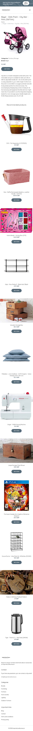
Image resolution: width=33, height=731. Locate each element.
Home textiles (5, 694)
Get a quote (26, 3)
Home (3, 22)
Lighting (3, 697)
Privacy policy (5, 719)
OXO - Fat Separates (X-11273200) (16, 143)
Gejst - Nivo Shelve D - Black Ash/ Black (16, 284)
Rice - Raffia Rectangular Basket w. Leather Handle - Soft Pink (16, 193)
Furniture (10, 58)
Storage (16, 58)
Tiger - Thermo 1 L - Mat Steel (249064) (16, 637)
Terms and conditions (7, 716)
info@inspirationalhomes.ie (8, 677)
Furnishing (4, 689)
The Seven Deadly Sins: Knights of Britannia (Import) (16, 515)
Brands (3, 686)
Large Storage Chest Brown (16, 465)
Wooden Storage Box (16, 325)
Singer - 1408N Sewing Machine (17, 424)
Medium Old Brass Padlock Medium (16, 597)
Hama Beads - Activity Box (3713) (16, 235)
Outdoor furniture (6, 700)
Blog (2, 711)
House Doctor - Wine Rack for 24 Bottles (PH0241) (16, 556)
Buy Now (7, 69)
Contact (3, 713)
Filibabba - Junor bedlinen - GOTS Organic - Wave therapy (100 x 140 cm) (16, 374)
